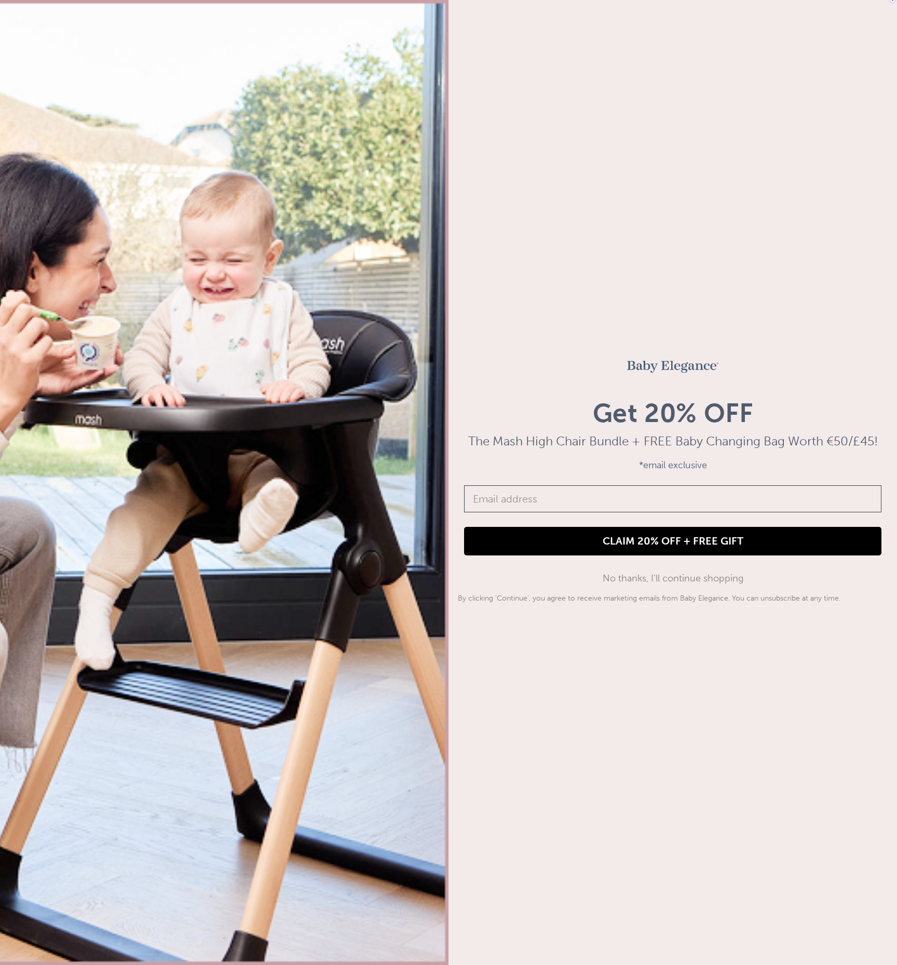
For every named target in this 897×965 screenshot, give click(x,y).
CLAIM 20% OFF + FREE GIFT (673, 541)
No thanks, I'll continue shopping (673, 578)
